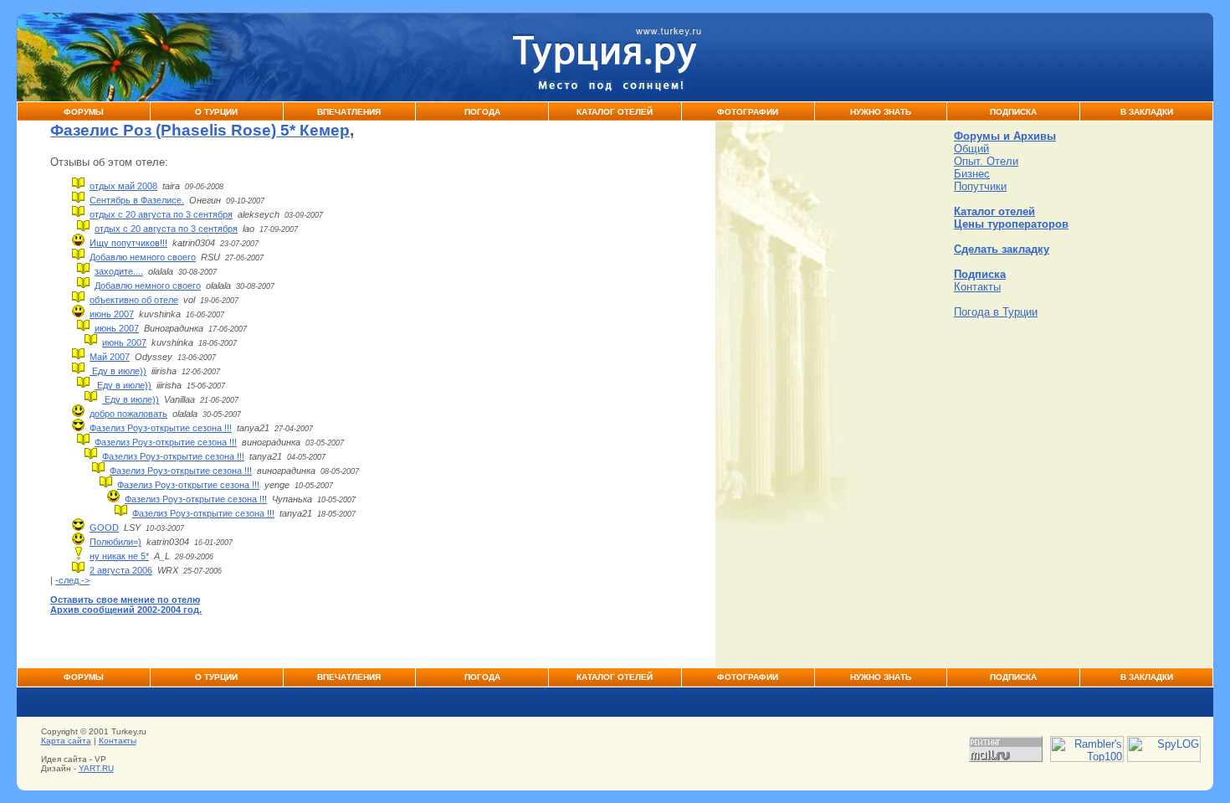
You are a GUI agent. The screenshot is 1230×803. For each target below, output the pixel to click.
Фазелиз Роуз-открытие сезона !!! (161, 428)
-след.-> (72, 580)
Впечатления (349, 111)
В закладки (1146, 111)
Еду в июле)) (118, 371)
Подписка (1013, 111)
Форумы (84, 111)
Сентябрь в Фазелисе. (137, 200)
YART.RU (96, 768)
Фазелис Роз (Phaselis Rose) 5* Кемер (200, 130)
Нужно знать (880, 111)
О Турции (216, 111)
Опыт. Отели (986, 161)
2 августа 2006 (121, 570)
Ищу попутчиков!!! (128, 243)
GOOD (104, 527)
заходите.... (119, 271)
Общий (971, 148)
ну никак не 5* (119, 556)
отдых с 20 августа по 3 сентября (161, 214)
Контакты (977, 287)
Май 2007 (110, 357)
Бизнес (972, 173)
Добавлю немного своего (143, 257)
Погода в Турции (996, 312)
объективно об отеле (134, 300)
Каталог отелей (994, 211)
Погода (482, 111)
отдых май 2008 (123, 186)
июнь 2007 (112, 314)
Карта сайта (66, 740)
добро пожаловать (128, 414)
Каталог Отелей (615, 111)
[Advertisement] (1079, 435)
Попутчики (980, 186)
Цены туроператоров (1011, 224)
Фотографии (747, 111)
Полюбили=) (115, 542)
